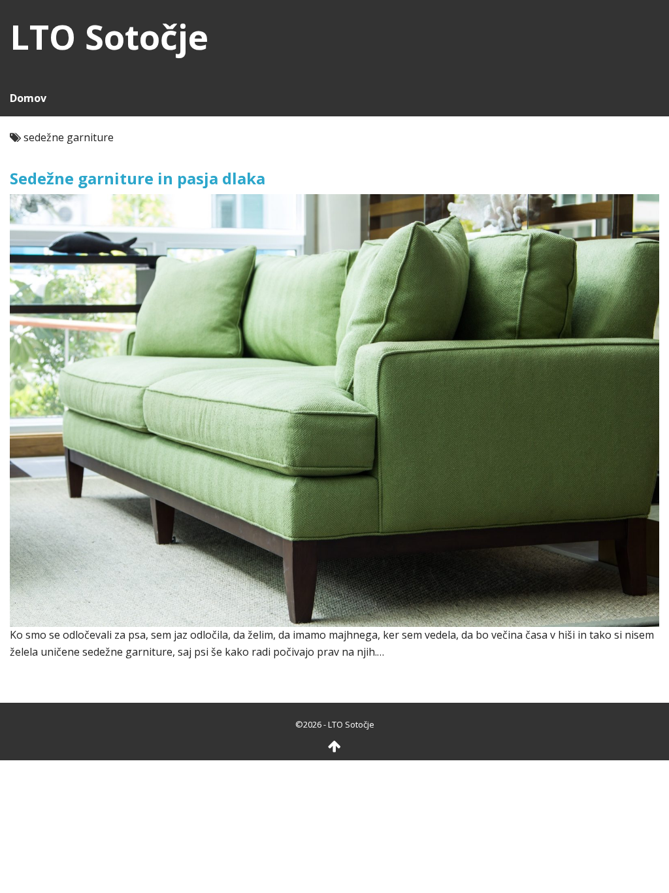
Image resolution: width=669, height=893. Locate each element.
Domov (28, 98)
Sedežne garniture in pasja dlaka (137, 178)
